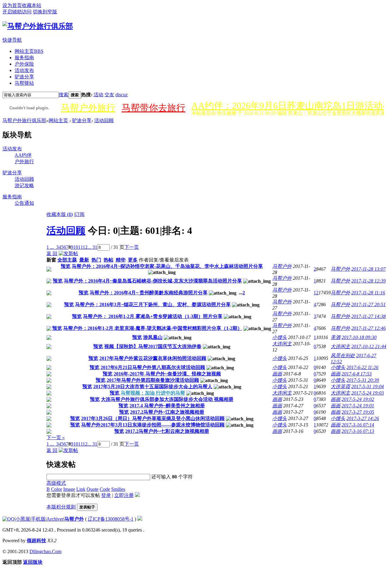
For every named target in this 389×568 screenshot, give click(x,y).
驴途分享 (24, 76)
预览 (66, 266)
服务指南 (24, 57)
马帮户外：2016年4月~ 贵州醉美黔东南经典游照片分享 (149, 292)
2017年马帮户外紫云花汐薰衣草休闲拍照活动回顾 (152, 358)
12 (85, 247)
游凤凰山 (153, 337)
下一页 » (55, 437)
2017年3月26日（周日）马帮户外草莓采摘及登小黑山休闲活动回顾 (153, 418)
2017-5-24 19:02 (358, 399)
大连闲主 (282, 343)
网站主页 (29, 51)
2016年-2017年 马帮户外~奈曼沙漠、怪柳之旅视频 (167, 373)
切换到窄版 (45, 11)
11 (80, 247)
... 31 (92, 247)
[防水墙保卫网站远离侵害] (139, 519)
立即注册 (124, 495)
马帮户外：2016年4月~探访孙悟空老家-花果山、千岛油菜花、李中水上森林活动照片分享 (167, 266)
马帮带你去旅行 (153, 108)
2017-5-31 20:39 (362, 380)
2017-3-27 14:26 (362, 418)
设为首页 (12, 5)
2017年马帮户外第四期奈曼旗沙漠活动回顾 (153, 380)
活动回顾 (104, 120)
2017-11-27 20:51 (368, 304)
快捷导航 (12, 40)
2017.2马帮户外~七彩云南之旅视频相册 (167, 431)
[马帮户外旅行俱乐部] (37, 26)
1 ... (50, 247)
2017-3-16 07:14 (358, 424)
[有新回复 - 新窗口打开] (48, 269)
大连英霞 (340, 386)
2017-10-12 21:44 (368, 346)
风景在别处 (343, 355)
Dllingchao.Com (45, 551)
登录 (106, 495)
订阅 (79, 214)
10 (75, 247)
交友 (109, 94)
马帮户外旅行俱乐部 (24, 120)
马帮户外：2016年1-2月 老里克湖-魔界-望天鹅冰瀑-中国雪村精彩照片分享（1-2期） (152, 328)
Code (105, 489)
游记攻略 (24, 185)
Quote (92, 489)
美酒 (335, 337)
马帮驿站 (24, 83)
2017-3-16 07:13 (358, 431)
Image (69, 489)
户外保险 (24, 64)
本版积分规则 (61, 506)
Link (80, 489)
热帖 (108, 259)
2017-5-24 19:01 (358, 405)
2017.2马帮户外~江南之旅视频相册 (167, 412)
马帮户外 (282, 266)
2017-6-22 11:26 (362, 367)
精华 (121, 259)
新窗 (51, 259)
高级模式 (56, 483)
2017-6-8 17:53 (357, 373)
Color (56, 489)
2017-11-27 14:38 (368, 316)
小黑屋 (22, 519)
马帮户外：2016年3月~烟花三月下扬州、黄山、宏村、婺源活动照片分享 (153, 304)
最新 (84, 259)
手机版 (38, 519)
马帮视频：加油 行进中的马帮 (153, 392)
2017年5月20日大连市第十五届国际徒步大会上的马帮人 (152, 386)
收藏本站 (31, 5)
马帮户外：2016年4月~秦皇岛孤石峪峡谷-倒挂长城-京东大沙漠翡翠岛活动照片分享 (153, 280)
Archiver (55, 519)
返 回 (51, 253)
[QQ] (8, 519)
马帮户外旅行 (88, 108)
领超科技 (36, 540)
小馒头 (279, 337)
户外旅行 (24, 161)
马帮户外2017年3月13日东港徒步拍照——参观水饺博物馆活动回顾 (153, 424)
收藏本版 (59, 214)
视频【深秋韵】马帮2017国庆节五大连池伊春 (152, 346)
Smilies (118, 489)
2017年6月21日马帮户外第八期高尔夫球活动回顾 (153, 367)
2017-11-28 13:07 (368, 269)
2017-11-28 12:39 (368, 280)
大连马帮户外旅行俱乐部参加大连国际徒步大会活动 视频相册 (167, 399)
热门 (96, 259)
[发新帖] (68, 253)
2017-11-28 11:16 (368, 292)
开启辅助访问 (17, 11)
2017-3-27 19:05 (358, 412)
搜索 (63, 94)
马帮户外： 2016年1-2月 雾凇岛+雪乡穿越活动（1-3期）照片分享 (152, 316)
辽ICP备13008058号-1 (110, 519)
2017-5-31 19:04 (367, 386)
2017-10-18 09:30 (359, 337)
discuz (121, 94)
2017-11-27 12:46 (368, 328)
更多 (133, 259)
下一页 (131, 247)
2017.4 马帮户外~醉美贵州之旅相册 (167, 405)
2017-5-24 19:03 (367, 392)
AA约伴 (23, 155)
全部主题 (67, 259)
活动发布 (24, 70)
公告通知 (24, 203)
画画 (277, 373)
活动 (98, 94)
